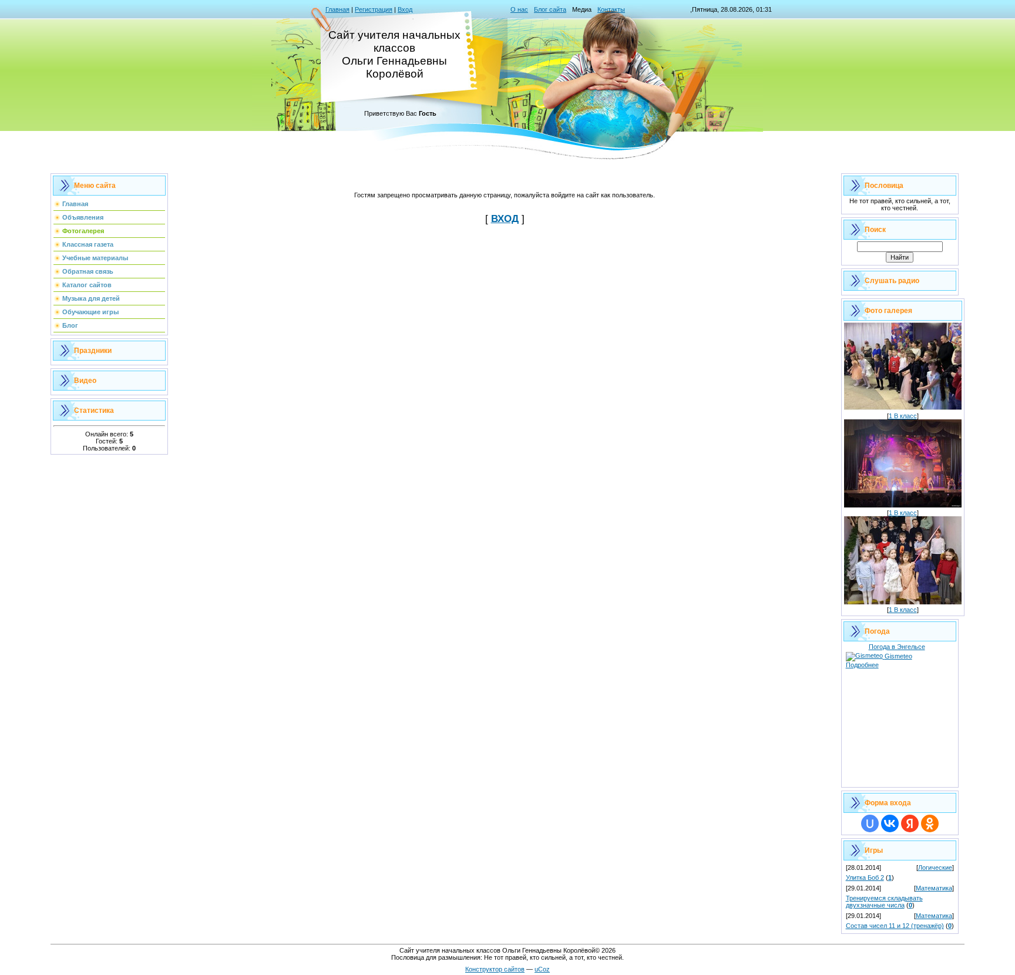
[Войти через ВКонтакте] (890, 823)
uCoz (542, 969)
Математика (934, 888)
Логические (935, 867)
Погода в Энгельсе (897, 646)
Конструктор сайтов (495, 969)
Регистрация (373, 9)
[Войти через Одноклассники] (930, 823)
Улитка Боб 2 (865, 877)
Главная (337, 9)
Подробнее (862, 664)
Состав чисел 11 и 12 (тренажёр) (895, 925)
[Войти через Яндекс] (910, 823)
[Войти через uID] (870, 823)
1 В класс (903, 415)
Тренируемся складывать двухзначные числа (884, 902)
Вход (405, 9)
